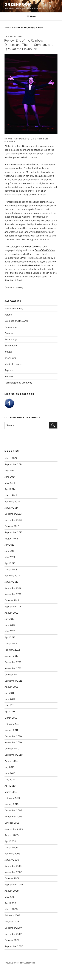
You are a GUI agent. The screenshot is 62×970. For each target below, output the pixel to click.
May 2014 (10, 483)
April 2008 (10, 903)
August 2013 (11, 538)
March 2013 (11, 569)
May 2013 (10, 557)
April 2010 (10, 785)
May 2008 (10, 897)
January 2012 (11, 656)
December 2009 (13, 810)
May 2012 (10, 631)
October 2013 (12, 526)
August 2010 (11, 761)
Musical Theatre (13, 364)
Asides (8, 314)
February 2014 (12, 501)
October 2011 (12, 674)
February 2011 (12, 724)
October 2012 (12, 600)
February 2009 (12, 853)
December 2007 (13, 927)
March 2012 (11, 643)
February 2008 (12, 915)
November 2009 (13, 816)
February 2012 (12, 649)
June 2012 (10, 625)
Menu (33, 16)
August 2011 (11, 686)
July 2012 (9, 619)
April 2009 (10, 841)
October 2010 (12, 748)
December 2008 (13, 866)
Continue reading (14, 287)
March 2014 (11, 495)
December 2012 (13, 588)
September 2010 (14, 754)
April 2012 (10, 637)
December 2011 (13, 662)
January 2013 (12, 581)
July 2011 (9, 693)
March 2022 (11, 458)
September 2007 (14, 946)
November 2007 (13, 934)
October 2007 (12, 940)
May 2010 (10, 779)
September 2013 (14, 532)
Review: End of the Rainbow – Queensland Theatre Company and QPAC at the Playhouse (28, 45)
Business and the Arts (16, 321)
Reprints (9, 370)
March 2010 (11, 792)
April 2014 (10, 489)
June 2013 (10, 551)
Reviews (9, 376)
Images (8, 351)
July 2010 (9, 767)
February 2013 (12, 575)
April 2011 (10, 711)
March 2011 (11, 717)
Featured (9, 333)
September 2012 (13, 606)
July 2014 (9, 470)
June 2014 (10, 476)
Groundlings (11, 339)
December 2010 (13, 736)
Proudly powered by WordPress (20, 962)
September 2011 (13, 680)
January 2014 (12, 507)
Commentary (12, 327)
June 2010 (10, 773)
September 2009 (14, 829)
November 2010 (13, 742)
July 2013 (9, 544)
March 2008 (11, 909)
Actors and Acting (14, 308)
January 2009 (12, 859)
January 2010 (12, 804)
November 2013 (13, 520)
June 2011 (10, 699)
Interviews (10, 358)
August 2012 (11, 612)
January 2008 (12, 921)
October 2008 (12, 878)
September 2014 (14, 464)
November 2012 (13, 594)
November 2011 (13, 668)
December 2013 (13, 513)
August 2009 (12, 835)
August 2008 (12, 890)
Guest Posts (11, 345)
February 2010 (12, 798)
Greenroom (18, 4)
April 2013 (10, 563)
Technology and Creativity (18, 382)
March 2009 (11, 847)
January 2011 (11, 730)
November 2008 (13, 872)
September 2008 (14, 884)
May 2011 (9, 705)
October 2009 (12, 822)
